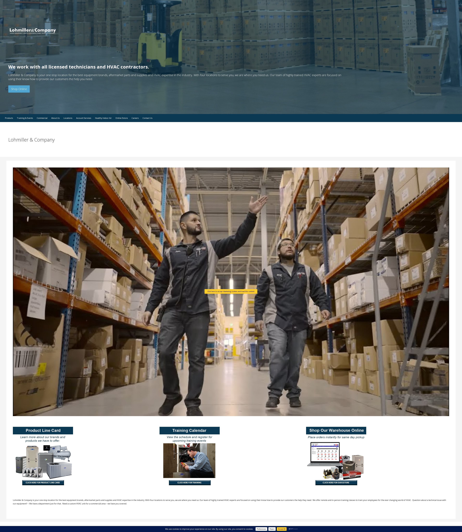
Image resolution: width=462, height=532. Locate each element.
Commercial (42, 118)
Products (9, 118)
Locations (68, 118)
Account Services (83, 118)
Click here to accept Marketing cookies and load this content (230, 291)
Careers (135, 118)
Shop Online (19, 89)
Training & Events (25, 118)
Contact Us (147, 118)
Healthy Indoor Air (103, 118)
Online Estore (122, 118)
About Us (55, 118)
